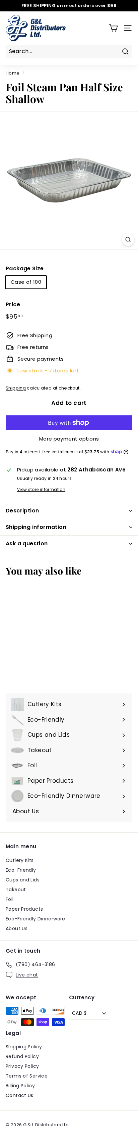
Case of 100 (26, 281)
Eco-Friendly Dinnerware (35, 918)
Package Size (25, 268)
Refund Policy (22, 1056)
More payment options (69, 438)
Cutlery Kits (20, 860)
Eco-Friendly (21, 870)
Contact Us (19, 1095)
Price (13, 304)
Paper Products (24, 909)
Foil (10, 899)
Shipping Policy (24, 1046)
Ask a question (27, 543)
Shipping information (36, 527)
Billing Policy (20, 1085)
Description (22, 510)
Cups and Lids (23, 879)
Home (13, 73)
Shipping (16, 388)
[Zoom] (128, 239)
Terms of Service (27, 1076)
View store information (41, 489)
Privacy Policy (22, 1066)
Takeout (16, 889)
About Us (16, 928)
